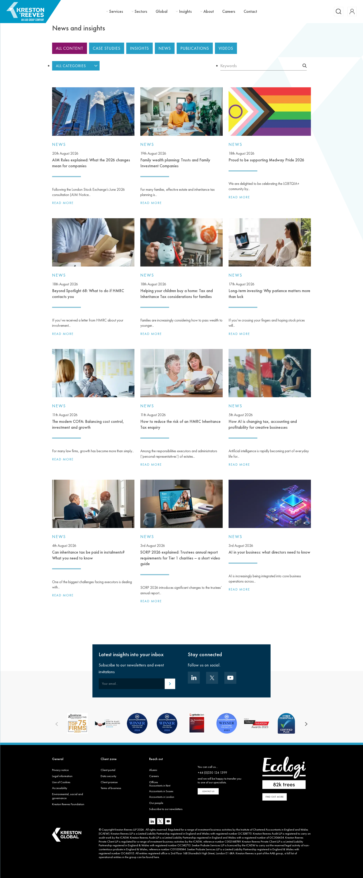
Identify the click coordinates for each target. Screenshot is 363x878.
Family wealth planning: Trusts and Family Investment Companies (175, 160)
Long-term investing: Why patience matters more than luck (269, 290)
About (208, 11)
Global (161, 11)
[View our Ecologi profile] (284, 772)
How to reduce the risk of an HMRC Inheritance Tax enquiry (180, 421)
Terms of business (111, 788)
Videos (226, 48)
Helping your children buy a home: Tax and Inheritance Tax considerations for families (176, 290)
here (156, 857)
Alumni (153, 770)
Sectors (141, 11)
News (165, 48)
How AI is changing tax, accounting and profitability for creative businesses (263, 421)
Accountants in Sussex (161, 791)
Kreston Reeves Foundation (68, 804)
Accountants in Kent (159, 785)
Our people (156, 803)
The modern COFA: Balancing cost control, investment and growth (88, 421)
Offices (153, 782)
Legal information (62, 776)
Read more (63, 203)
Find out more (275, 796)
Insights (185, 11)
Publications (194, 48)
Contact (250, 11)
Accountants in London (161, 797)
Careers (228, 11)
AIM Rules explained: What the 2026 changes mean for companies (91, 160)
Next (306, 724)
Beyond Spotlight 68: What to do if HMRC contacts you (88, 290)
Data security (108, 776)
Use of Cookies (61, 782)
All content (69, 48)
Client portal (108, 770)
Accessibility (59, 788)
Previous (56, 724)
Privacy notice (60, 770)
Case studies (106, 48)
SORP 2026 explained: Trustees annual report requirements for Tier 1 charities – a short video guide (180, 554)
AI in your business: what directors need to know (269, 549)
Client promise (109, 782)
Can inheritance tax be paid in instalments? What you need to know (88, 552)
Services (116, 11)
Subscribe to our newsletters (166, 809)
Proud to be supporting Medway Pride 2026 (266, 157)
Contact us (208, 791)
